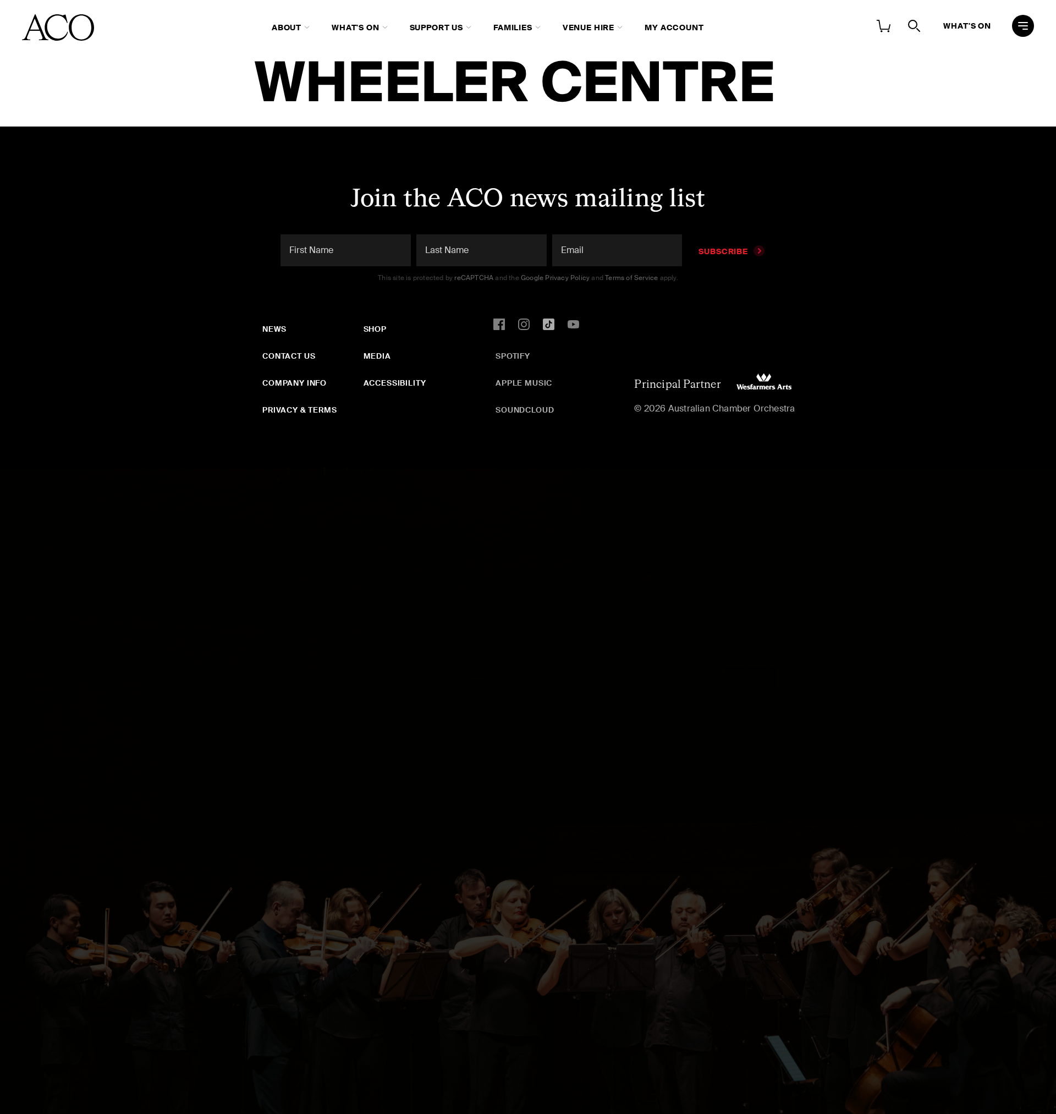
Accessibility (395, 383)
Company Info (294, 383)
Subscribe (723, 251)
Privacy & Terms (299, 410)
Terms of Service (631, 277)
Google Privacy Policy (555, 277)
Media (377, 356)
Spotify (513, 356)
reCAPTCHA (473, 277)
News (274, 329)
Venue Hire (588, 27)
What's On (356, 27)
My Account (674, 27)
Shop (375, 329)
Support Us (436, 27)
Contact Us (288, 356)
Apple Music (524, 383)
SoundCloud (525, 410)
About (286, 27)
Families (512, 27)
